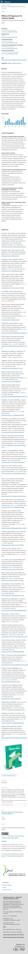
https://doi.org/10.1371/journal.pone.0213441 (14, 496)
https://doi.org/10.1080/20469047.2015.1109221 (14, 528)
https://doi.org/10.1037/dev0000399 (11, 381)
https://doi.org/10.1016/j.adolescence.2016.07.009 (15, 664)
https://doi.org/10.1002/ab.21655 (10, 256)
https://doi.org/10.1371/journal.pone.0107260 (14, 246)
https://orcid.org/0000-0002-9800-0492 (9, 31)
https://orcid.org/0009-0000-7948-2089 (9, 53)
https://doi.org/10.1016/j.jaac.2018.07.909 (12, 432)
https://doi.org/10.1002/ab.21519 (16, 710)
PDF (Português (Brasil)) (9, 775)
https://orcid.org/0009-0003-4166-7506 (9, 42)
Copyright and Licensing (15, 856)
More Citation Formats (8, 804)
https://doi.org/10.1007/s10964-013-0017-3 (13, 580)
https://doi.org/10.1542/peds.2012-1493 (12, 271)
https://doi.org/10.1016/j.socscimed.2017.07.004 (14, 636)
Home (3, 5)
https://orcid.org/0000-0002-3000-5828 (9, 48)
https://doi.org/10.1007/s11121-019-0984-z (13, 545)
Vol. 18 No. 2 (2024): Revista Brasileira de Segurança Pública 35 (13, 7)
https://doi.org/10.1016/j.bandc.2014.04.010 (13, 462)
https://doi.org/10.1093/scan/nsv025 (11, 698)
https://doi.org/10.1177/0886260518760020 (13, 651)
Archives (8, 5)
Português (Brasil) (7, 885)
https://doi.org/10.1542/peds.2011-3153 (12, 368)
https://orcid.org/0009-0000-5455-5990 (9, 37)
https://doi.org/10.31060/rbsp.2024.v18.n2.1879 (14, 60)
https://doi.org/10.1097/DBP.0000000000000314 (14, 610)
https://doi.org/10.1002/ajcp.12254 (11, 681)
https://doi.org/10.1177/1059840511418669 (13, 507)
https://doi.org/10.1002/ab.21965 (10, 320)
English (4, 887)
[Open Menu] (1, 1)
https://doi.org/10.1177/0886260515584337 (13, 723)
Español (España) (6, 889)
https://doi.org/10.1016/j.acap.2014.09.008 (13, 288)
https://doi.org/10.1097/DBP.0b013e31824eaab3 (14, 333)
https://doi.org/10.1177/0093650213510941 (13, 415)
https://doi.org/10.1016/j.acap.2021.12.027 (13, 595)
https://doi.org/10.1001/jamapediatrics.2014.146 (14, 396)
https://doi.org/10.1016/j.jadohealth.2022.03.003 (14, 738)
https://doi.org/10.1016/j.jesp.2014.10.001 (13, 569)
